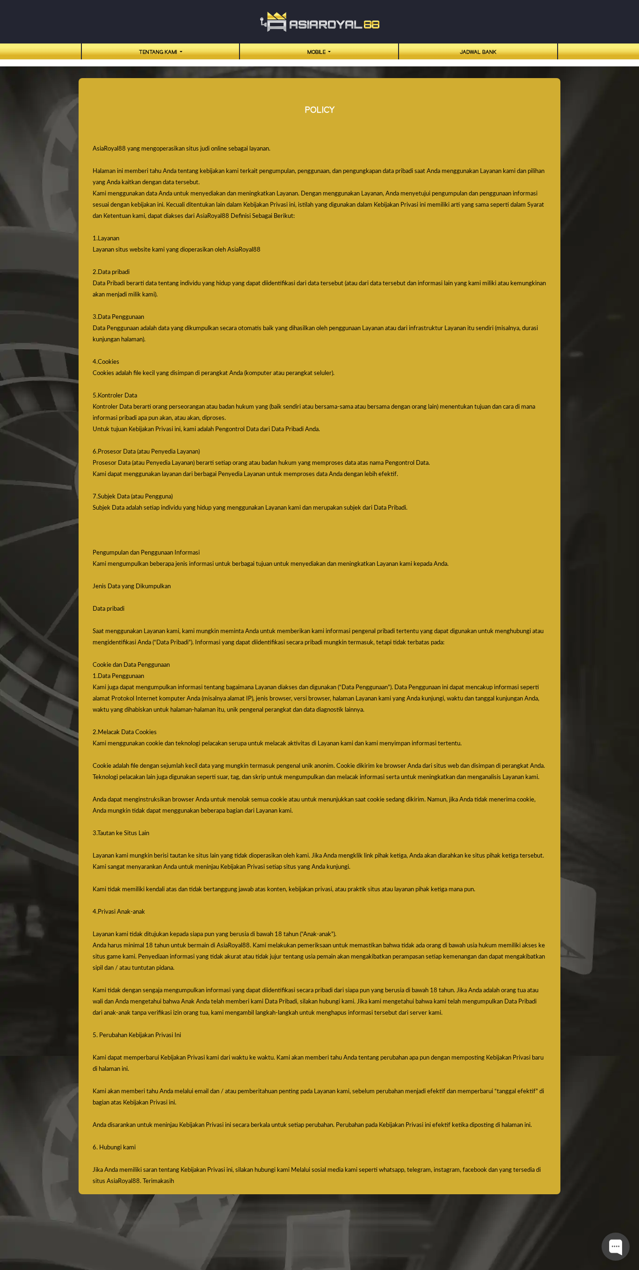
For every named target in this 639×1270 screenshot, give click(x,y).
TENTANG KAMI (158, 52)
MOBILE (317, 52)
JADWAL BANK (478, 52)
